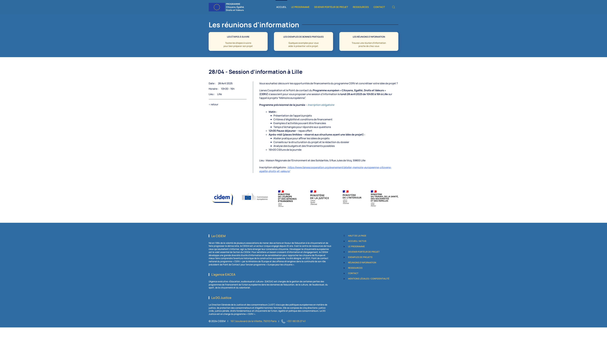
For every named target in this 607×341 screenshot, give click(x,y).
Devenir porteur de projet (331, 7)
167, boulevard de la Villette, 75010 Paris (253, 321)
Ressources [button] (361, 7)
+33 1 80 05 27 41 (296, 321)
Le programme (300, 7)
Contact (379, 7)
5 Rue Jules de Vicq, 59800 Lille (347, 160)
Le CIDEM (218, 236)
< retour (213, 104)
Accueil (281, 7)
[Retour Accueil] (226, 7)
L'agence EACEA (223, 274)
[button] (393, 7)
